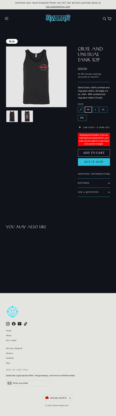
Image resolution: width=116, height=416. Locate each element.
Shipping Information (93, 174)
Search (9, 353)
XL (103, 109)
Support (10, 358)
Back (12, 41)
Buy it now (93, 161)
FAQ (8, 363)
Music (9, 335)
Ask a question (88, 192)
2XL (82, 118)
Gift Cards (11, 340)
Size (81, 104)
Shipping (97, 74)
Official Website (14, 348)
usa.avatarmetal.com (58, 6)
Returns (84, 183)
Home (8, 330)
